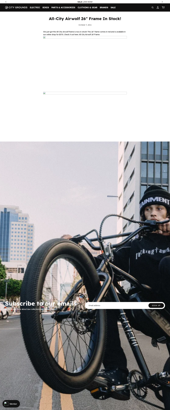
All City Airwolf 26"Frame (89, 34)
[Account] (158, 7)
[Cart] (163, 7)
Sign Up (156, 305)
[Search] (152, 7)
